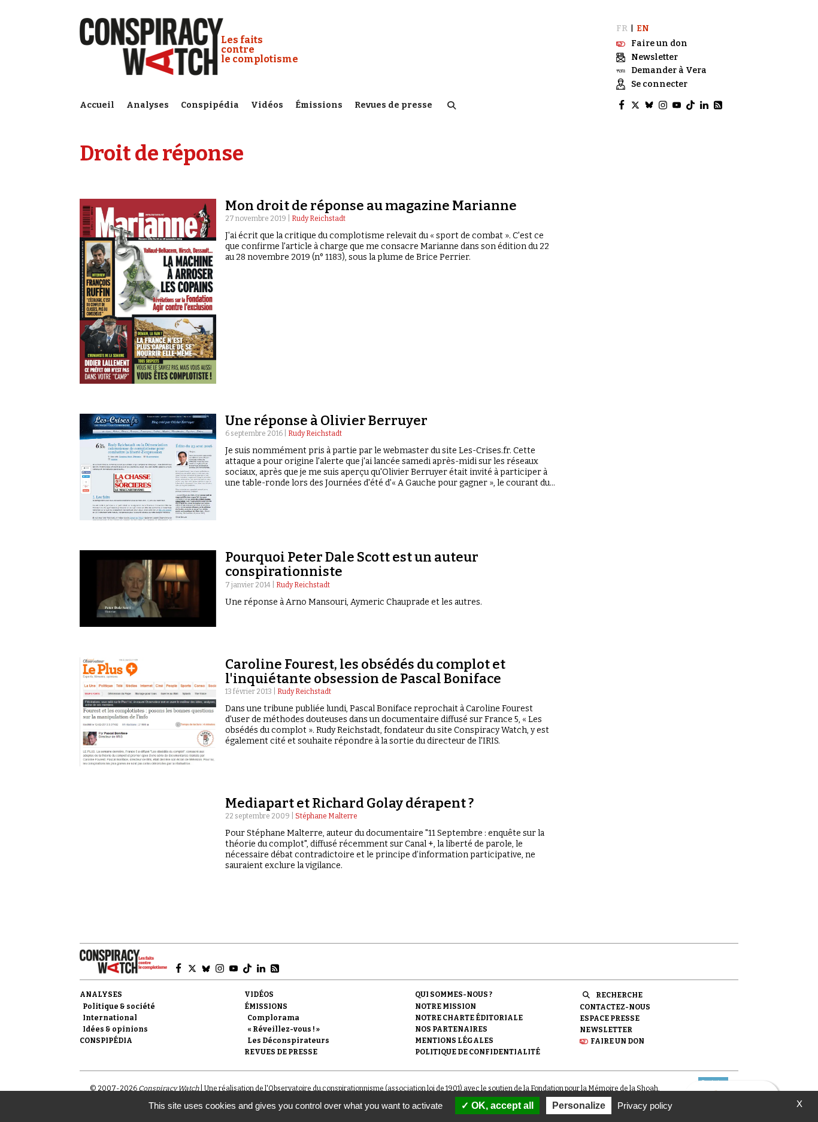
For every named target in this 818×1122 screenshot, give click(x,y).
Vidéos (267, 105)
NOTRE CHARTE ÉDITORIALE (469, 1018)
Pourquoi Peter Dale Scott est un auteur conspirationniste (351, 564)
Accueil (97, 105)
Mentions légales (454, 1040)
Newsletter (606, 1030)
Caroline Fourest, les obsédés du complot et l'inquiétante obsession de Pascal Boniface (365, 671)
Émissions (319, 105)
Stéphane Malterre (326, 816)
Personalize (578, 1105)
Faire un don (617, 1041)
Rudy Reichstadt (319, 218)
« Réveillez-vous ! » (283, 1029)
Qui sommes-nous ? (453, 994)
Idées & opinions (115, 1029)
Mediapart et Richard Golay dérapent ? (349, 803)
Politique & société (119, 1006)
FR (622, 28)
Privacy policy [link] (644, 1105)
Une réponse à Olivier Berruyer (326, 421)
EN (643, 28)
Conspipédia (210, 105)
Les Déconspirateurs (288, 1040)
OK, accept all (501, 1105)
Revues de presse (393, 105)
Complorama (273, 1018)
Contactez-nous (615, 1007)
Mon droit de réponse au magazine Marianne (371, 206)
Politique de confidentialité (477, 1052)
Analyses (147, 105)
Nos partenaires (451, 1029)
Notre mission (445, 1006)
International (110, 1018)
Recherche (619, 995)
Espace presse (610, 1018)
